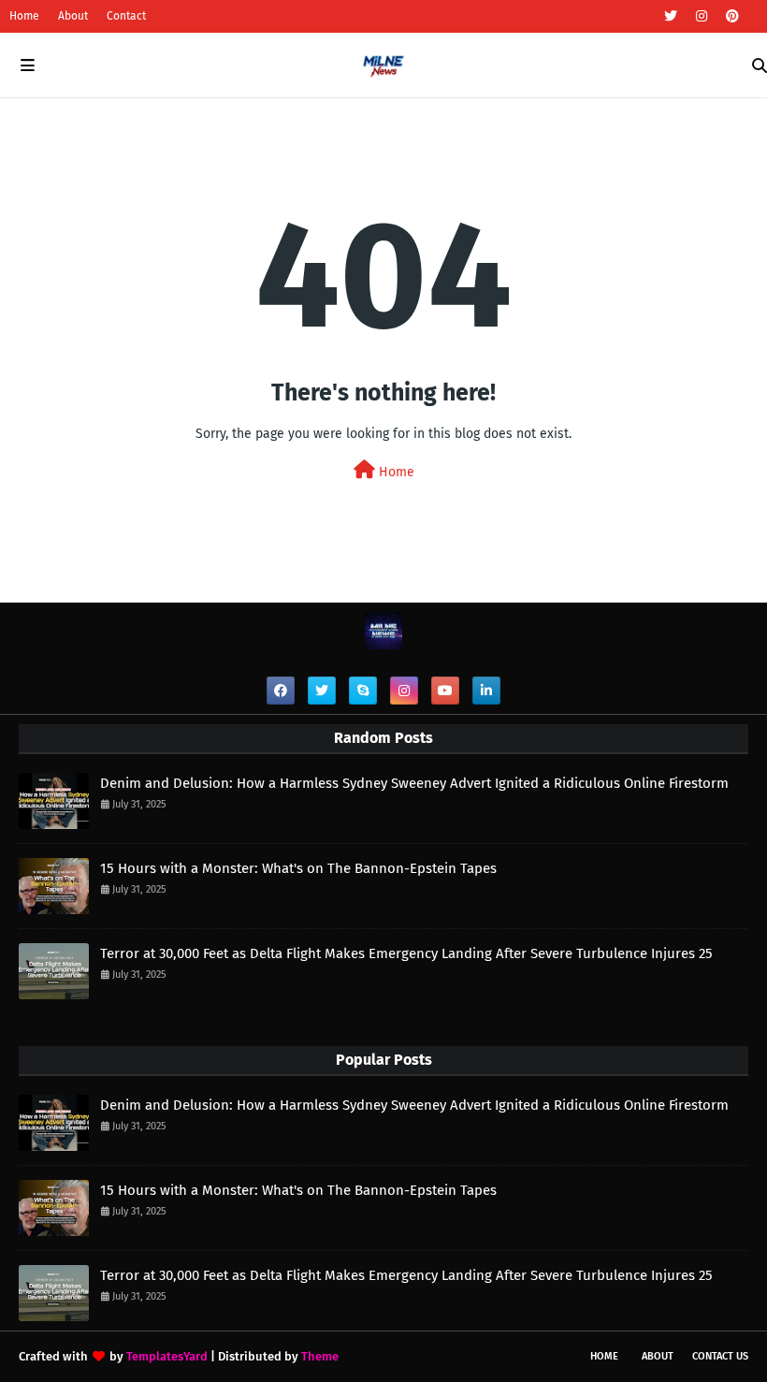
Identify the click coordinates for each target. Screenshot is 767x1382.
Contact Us (720, 1356)
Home (24, 15)
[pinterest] (730, 16)
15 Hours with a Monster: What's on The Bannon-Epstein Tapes (298, 868)
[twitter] (670, 16)
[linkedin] (486, 690)
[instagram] (701, 16)
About (73, 15)
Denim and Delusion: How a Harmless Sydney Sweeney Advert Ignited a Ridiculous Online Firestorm (414, 783)
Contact (126, 15)
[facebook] (281, 690)
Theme (320, 1356)
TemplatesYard (167, 1356)
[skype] (363, 690)
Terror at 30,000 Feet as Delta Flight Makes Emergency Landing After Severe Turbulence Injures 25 (406, 953)
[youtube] (445, 690)
